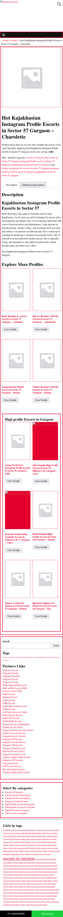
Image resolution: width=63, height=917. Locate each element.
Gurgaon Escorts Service (14, 736)
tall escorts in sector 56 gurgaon (24, 895)
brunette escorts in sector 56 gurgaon (20, 845)
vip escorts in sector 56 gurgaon (35, 902)
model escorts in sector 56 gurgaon (19, 886)
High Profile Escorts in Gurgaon (20, 804)
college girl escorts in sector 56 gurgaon (38, 854)
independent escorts (44, 657)
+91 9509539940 (16, 913)
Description (11, 184)
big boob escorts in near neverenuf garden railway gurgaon (33, 836)
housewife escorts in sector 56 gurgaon (31, 872)
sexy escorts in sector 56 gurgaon (24, 889)
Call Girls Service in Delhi (15, 712)
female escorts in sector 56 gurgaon (30, 862)
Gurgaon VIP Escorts (13, 739)
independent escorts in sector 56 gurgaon (41, 875)
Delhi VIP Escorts (11, 718)
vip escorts (6, 660)
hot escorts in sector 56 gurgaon (24, 868)
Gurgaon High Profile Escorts (16, 757)
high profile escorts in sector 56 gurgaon (21, 866)
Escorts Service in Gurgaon (17, 795)
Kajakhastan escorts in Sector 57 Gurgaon (30, 164)
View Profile (10, 329)
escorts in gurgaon (10, 168)
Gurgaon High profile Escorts (16, 772)
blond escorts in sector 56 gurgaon (13, 842)
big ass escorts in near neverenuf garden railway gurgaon (29, 833)
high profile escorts (31, 657)
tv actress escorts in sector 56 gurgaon (31, 899)
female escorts (20, 657)
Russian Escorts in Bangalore (16, 724)
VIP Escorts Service (12, 766)
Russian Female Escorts (14, 769)
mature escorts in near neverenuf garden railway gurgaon (39, 880)
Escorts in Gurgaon (9, 657)
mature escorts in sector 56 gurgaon (14, 883)
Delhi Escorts (9, 694)
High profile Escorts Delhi (15, 688)
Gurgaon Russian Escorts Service (18, 730)
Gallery (14, 40)
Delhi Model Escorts (12, 721)
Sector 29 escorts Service (14, 733)
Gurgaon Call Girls (11, 675)
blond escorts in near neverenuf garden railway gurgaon (38, 839)
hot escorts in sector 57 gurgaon (34, 168)
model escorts (55, 657)
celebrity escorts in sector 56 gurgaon (30, 851)
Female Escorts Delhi (12, 727)
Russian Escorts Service (14, 751)
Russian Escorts (10, 697)
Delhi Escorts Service (13, 715)
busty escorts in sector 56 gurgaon (24, 848)
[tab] (11, 185)
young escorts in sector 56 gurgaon (36, 904)
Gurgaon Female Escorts (14, 748)
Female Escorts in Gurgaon (17, 798)
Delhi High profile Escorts (15, 685)
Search (6, 641)
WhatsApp (47, 913)
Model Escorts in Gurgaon (17, 810)
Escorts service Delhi (12, 691)
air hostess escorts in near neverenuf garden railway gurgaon (22, 830)
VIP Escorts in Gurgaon (16, 813)
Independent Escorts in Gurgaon (20, 807)
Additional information (32, 184)
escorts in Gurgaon (35, 157)
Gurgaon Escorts (10, 670)
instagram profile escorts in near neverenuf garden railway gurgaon (24, 877)
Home (6, 40)
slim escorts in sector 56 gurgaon (24, 892)
